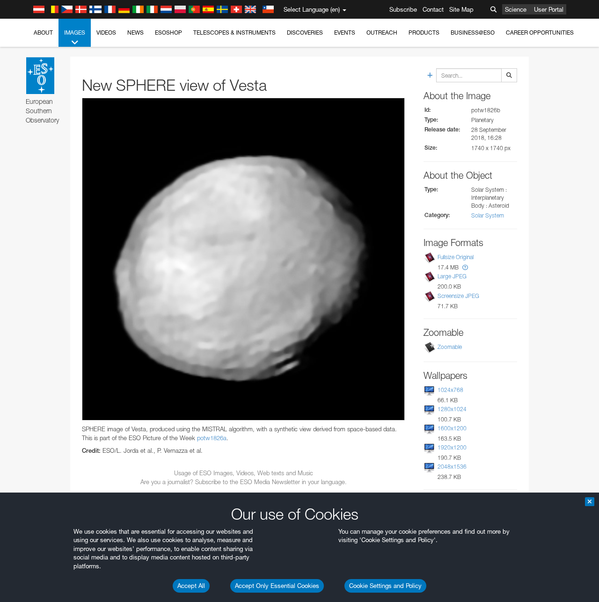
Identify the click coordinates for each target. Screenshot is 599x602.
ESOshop (168, 32)
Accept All (191, 585)
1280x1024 (452, 409)
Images (74, 32)
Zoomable (450, 346)
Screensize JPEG (458, 295)
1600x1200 (452, 428)
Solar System (487, 215)
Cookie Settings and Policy (385, 585)
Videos (106, 32)
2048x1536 (452, 466)
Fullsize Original (456, 257)
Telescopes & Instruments (234, 32)
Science (515, 9)
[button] (465, 267)
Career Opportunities (540, 32)
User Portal (548, 9)
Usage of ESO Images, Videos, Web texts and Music (243, 473)
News (135, 32)
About (43, 32)
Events (344, 32)
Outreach (381, 32)
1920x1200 (452, 447)
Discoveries (305, 32)
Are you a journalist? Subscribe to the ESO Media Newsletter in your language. (243, 482)
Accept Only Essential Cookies (277, 585)
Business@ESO (473, 32)
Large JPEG (452, 276)
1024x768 (450, 389)
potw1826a (211, 438)
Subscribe (403, 9)
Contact (433, 9)
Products (424, 32)
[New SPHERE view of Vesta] (243, 259)
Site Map (461, 9)
